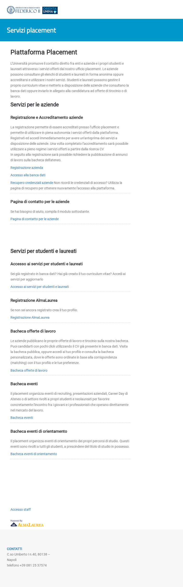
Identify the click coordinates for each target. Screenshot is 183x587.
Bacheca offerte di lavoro (28, 370)
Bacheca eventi (21, 418)
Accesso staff (20, 509)
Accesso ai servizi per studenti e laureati (39, 287)
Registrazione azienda (26, 168)
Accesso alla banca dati (27, 175)
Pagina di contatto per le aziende (34, 219)
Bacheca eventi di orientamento (33, 454)
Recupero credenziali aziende (31, 183)
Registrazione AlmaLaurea (30, 317)
